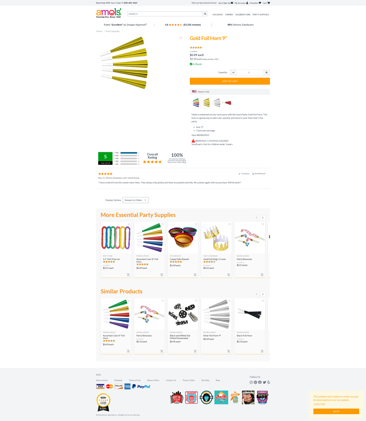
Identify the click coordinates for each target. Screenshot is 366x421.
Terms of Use (135, 380)
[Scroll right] (262, 217)
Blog (218, 380)
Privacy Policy (189, 380)
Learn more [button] (319, 404)
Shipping (118, 380)
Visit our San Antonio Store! (204, 3)
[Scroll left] (256, 217)
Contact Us (171, 380)
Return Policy (153, 380)
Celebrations (242, 14)
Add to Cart (230, 81)
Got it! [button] (336, 411)
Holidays (218, 14)
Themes (229, 14)
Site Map (205, 380)
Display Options (113, 200)
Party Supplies (261, 14)
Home (99, 31)
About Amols (102, 380)
